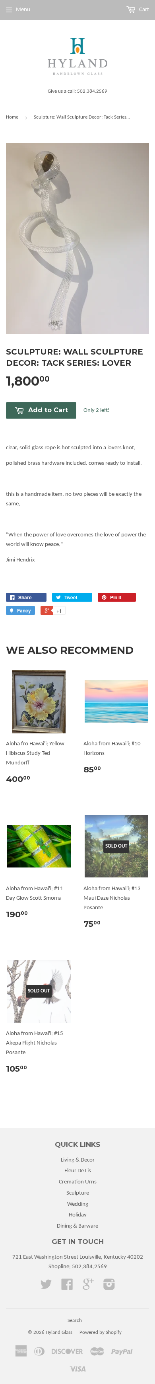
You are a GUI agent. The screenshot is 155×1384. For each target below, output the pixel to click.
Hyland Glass (59, 1332)
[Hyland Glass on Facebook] (67, 1287)
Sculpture (77, 1193)
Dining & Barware (77, 1226)
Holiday (78, 1215)
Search (75, 1320)
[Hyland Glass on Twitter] (46, 1287)
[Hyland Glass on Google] (88, 1287)
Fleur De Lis (77, 1171)
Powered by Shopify (100, 1332)
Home (12, 117)
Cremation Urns (78, 1182)
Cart (143, 10)
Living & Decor (78, 1160)
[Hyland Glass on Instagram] (109, 1287)
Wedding (77, 1204)
